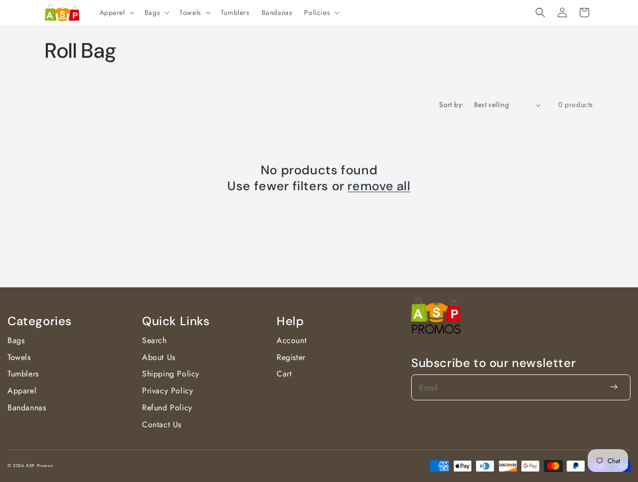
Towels (19, 357)
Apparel (21, 390)
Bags (15, 340)
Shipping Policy (170, 373)
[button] (116, 12)
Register (291, 357)
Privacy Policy (167, 390)
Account (292, 340)
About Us (158, 357)
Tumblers (23, 373)
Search (154, 340)
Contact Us (161, 424)
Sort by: (451, 105)
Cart (284, 373)
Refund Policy (167, 407)
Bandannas (26, 407)
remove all (378, 186)
